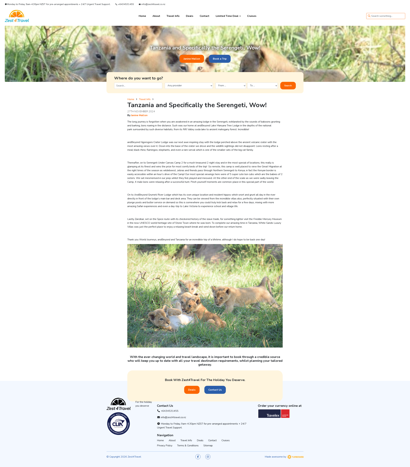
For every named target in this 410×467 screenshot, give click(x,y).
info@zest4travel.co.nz (153, 4)
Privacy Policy (164, 445)
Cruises (251, 16)
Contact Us (215, 390)
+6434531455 (125, 4)
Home (142, 16)
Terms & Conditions (188, 445)
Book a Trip (220, 59)
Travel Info (173, 16)
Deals (189, 16)
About (156, 16)
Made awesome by (276, 457)
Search (288, 85)
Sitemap (208, 445)
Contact (204, 16)
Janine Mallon (192, 59)
